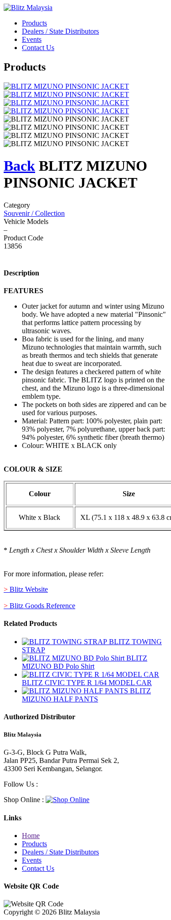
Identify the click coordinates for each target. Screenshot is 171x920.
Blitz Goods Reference (39, 606)
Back (19, 166)
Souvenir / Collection (34, 213)
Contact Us (38, 47)
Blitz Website (26, 589)
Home (31, 835)
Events (31, 39)
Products (34, 23)
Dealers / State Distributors (60, 31)
